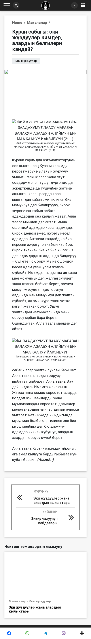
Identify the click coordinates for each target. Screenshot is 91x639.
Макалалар (17, 601)
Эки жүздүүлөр (40, 601)
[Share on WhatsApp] (27, 633)
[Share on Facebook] (9, 633)
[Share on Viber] (64, 633)
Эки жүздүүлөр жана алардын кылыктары (35, 609)
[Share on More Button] (82, 633)
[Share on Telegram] (45, 633)
